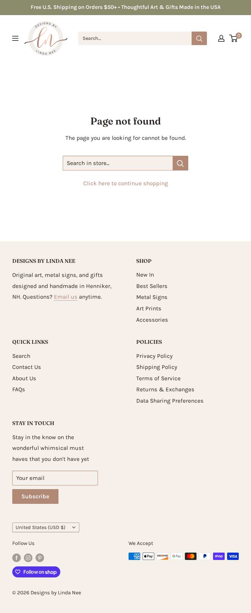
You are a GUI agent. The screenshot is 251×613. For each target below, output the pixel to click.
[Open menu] (15, 38)
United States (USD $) (41, 527)
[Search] (199, 38)
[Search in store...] (180, 163)
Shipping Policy (156, 367)
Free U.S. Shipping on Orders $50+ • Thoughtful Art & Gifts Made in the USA (126, 7)
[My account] (221, 38)
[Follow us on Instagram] (28, 557)
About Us (24, 378)
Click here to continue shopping (125, 183)
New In (145, 274)
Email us (65, 296)
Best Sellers (151, 286)
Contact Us (26, 367)
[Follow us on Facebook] (16, 557)
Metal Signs (151, 297)
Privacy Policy (154, 356)
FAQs (18, 389)
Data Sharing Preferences (170, 400)
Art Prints (148, 308)
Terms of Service (158, 378)
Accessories (152, 319)
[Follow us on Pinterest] (40, 557)
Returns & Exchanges (165, 389)
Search (21, 356)
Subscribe (35, 496)
